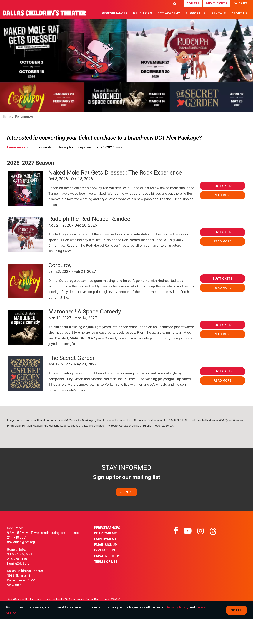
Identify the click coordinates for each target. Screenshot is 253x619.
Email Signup (105, 545)
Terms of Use (105, 561)
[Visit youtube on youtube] (187, 531)
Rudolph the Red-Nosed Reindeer (90, 218)
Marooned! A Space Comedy (84, 311)
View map (14, 585)
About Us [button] (239, 13)
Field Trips (142, 13)
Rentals (218, 13)
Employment (105, 539)
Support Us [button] (196, 13)
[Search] (174, 4)
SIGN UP (126, 492)
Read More (222, 195)
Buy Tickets (217, 3)
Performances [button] (115, 13)
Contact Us (104, 550)
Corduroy (60, 265)
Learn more (16, 147)
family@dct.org (18, 563)
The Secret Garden (72, 357)
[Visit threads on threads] (213, 531)
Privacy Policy (107, 556)
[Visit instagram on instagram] (200, 531)
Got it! (236, 610)
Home (7, 116)
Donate (193, 3)
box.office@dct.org (21, 542)
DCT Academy (168, 13)
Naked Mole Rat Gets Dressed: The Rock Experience (115, 172)
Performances (107, 528)
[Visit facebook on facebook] (176, 531)
